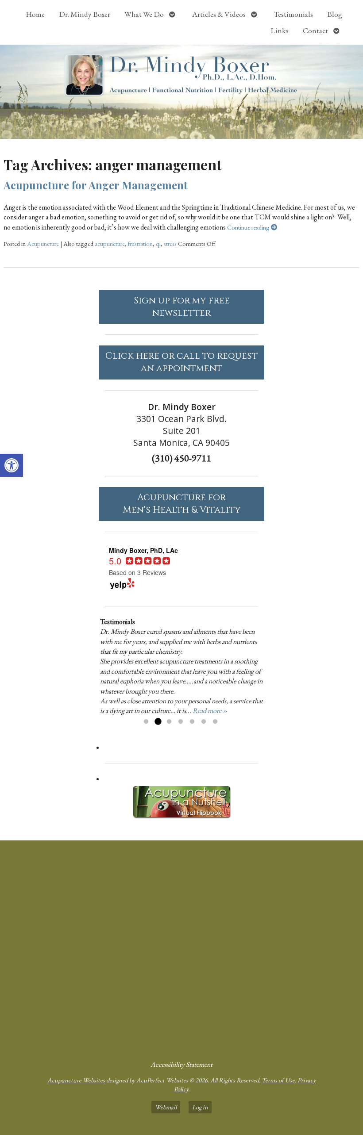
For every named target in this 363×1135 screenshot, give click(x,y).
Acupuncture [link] (43, 243)
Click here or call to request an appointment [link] (181, 362)
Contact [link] (315, 30)
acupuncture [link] (110, 243)
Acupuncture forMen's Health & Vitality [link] (182, 503)
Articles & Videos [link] (219, 14)
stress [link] (170, 243)
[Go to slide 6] (203, 721)
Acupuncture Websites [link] (76, 1080)
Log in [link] (200, 1107)
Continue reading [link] (249, 227)
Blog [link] (334, 14)
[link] (11, 465)
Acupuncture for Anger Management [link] (96, 185)
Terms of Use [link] (278, 1080)
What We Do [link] (144, 14)
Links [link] (279, 30)
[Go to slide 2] (157, 721)
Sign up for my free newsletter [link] (182, 307)
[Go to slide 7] (215, 721)
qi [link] (158, 243)
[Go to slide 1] (146, 721)
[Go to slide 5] (192, 721)
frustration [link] (140, 243)
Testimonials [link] (293, 14)
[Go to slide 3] (169, 721)
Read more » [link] (210, 710)
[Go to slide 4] (180, 721)
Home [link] (35, 14)
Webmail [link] (166, 1107)
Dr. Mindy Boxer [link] (84, 14)
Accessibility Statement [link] (181, 1064)
